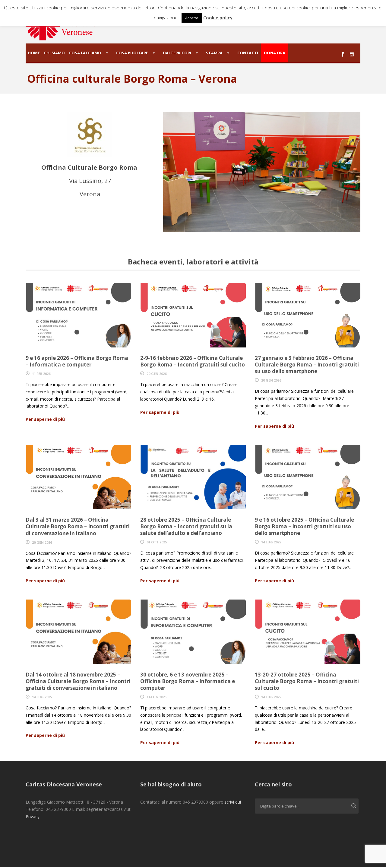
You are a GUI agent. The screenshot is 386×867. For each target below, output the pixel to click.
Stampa (214, 53)
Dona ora (274, 53)
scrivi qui (232, 802)
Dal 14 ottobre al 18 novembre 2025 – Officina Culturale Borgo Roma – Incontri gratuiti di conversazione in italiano (78, 681)
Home (34, 53)
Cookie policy (218, 17)
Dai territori (177, 53)
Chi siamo (54, 53)
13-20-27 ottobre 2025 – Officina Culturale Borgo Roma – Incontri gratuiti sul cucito (307, 681)
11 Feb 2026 (41, 373)
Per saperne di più (45, 419)
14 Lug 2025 (271, 542)
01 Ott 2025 (157, 542)
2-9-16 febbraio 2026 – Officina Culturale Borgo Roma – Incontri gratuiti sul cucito (192, 361)
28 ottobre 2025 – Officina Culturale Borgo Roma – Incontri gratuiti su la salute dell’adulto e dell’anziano (186, 526)
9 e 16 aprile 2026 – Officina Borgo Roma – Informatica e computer (77, 361)
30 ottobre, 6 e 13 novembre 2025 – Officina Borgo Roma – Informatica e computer (187, 681)
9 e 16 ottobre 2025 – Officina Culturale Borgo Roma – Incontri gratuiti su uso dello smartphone (304, 526)
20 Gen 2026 (156, 373)
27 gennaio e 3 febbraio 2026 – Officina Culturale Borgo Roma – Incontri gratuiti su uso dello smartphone (307, 364)
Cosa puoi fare (132, 53)
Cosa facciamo (85, 53)
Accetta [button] (191, 18)
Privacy (33, 816)
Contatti (247, 53)
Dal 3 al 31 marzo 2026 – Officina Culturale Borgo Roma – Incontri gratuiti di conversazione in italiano (78, 526)
